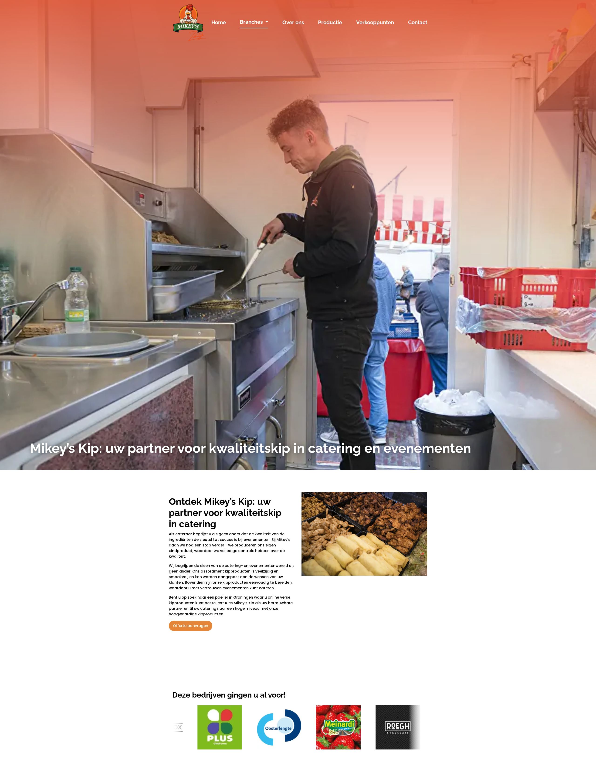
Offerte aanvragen (190, 625)
